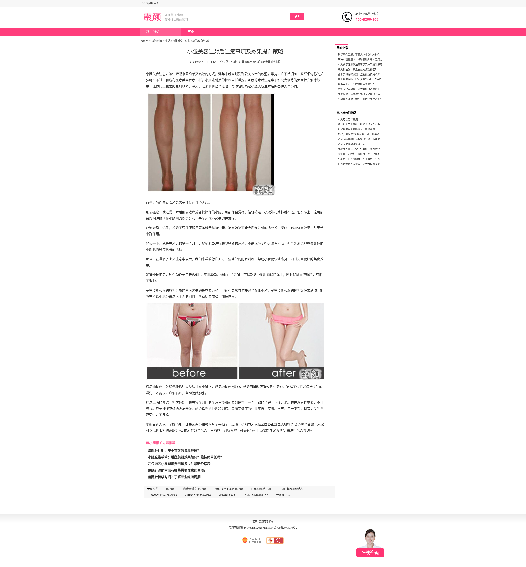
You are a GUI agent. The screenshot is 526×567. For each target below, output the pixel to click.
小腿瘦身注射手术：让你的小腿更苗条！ (360, 99)
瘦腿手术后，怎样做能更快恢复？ (356, 84)
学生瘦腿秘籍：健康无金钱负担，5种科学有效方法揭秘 (368, 79)
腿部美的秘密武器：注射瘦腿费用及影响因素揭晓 (365, 74)
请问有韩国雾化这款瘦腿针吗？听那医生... (361, 139)
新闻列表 (157, 40)
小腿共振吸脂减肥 (256, 495)
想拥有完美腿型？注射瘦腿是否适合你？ (360, 89)
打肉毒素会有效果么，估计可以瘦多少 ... (360, 164)
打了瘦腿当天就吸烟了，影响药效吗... (358, 129)
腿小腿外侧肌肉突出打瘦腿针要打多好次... (361, 149)
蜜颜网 (144, 40)
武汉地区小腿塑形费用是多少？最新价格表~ (180, 464)
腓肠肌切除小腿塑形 (164, 495)
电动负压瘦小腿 (261, 488)
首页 (191, 31)
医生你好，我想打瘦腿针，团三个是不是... (361, 154)
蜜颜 (254, 521)
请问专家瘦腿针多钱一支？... (353, 144)
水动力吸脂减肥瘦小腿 (228, 488)
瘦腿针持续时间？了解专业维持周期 (174, 477)
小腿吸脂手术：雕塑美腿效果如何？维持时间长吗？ (186, 457)
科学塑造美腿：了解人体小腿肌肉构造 (359, 54)
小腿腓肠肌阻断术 (291, 488)
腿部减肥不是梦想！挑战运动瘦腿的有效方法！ (364, 94)
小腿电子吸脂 (227, 495)
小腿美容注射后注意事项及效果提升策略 (360, 64)
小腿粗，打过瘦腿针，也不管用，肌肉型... (361, 159)
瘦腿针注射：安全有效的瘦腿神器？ (174, 450)
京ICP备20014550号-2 (285, 527)
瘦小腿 (169, 488)
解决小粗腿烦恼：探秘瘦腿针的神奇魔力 (360, 59)
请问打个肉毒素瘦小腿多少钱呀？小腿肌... (361, 124)
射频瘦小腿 (283, 495)
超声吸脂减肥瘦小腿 (198, 495)
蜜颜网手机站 (266, 521)
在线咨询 (370, 543)
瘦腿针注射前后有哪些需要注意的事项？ (177, 470)
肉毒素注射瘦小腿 (194, 488)
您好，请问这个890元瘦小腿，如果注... (359, 134)
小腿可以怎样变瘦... (349, 119)
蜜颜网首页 (152, 3)
